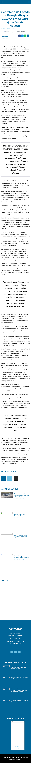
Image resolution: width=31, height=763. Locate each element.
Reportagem (5, 40)
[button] (29, 2)
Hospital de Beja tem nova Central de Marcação (20, 515)
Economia (5, 38)
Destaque (5, 36)
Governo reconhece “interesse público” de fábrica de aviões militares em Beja (21, 495)
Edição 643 (17, 747)
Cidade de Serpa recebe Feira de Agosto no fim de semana (21, 556)
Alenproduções (18, 759)
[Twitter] (9, 478)
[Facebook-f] (3, 478)
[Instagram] (16, 478)
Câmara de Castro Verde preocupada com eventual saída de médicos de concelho (21, 537)
